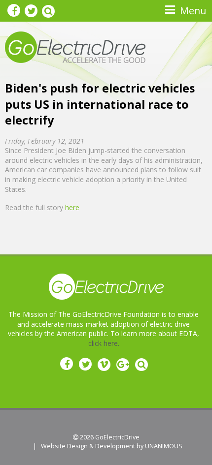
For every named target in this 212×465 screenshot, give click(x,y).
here (72, 207)
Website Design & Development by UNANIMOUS (111, 446)
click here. (103, 343)
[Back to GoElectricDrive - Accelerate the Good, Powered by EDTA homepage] (75, 46)
